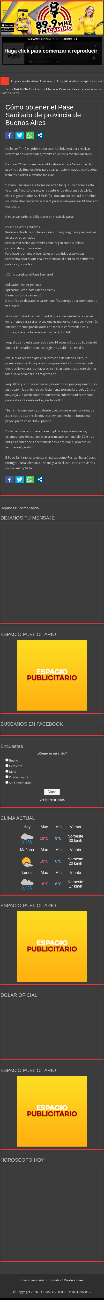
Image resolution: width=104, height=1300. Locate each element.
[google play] (54, 1286)
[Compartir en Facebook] (9, 135)
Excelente (15, 766)
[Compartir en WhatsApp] (30, 135)
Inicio (7, 89)
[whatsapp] (59, 1286)
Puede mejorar (19, 777)
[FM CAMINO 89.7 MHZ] (52, 18)
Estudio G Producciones (67, 1280)
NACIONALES (23, 89)
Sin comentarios (20, 783)
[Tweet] (19, 135)
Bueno (13, 760)
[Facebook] (44, 1286)
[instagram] (49, 1286)
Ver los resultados (52, 800)
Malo (12, 771)
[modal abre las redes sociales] (40, 135)
